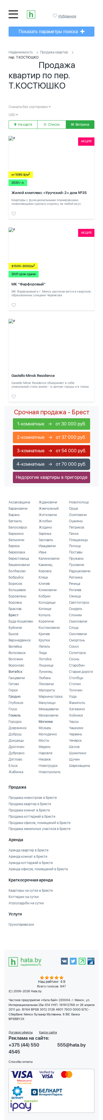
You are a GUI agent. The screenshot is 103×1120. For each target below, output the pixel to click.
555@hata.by (71, 1045)
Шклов (74, 747)
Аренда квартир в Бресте (28, 850)
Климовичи (48, 590)
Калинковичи (49, 559)
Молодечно (48, 734)
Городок (15, 722)
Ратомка (75, 577)
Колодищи (47, 603)
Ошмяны (76, 521)
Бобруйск (16, 577)
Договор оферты (21, 1032)
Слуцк (74, 628)
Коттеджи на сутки (24, 897)
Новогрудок (48, 766)
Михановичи (48, 715)
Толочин (75, 690)
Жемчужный (49, 509)
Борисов (15, 584)
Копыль (45, 615)
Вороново (16, 665)
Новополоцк (79, 502)
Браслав (15, 609)
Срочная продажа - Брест (51, 412)
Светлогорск (79, 603)
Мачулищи (47, 703)
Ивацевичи (47, 546)
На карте (24, 125)
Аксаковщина (19, 502)
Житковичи (48, 515)
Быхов (13, 634)
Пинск (74, 534)
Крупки (44, 640)
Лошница (46, 665)
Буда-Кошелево (21, 621)
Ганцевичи (17, 678)
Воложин (16, 659)
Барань (14, 515)
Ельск (13, 766)
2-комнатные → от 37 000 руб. (51, 437)
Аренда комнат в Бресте (28, 857)
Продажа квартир (54, 52)
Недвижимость (21, 52)
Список (53, 125)
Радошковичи (79, 571)
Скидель (75, 609)
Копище (45, 609)
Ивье (42, 552)
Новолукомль (50, 772)
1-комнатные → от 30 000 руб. (51, 424)
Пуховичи (76, 565)
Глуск (13, 709)
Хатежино (77, 709)
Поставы (75, 552)
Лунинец (45, 672)
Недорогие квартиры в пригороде (52, 477)
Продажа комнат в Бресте (29, 810)
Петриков (76, 527)
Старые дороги (81, 672)
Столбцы (76, 678)
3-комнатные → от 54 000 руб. (51, 450)
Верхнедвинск (20, 640)
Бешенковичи (19, 565)
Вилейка (15, 647)
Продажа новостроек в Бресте (33, 798)
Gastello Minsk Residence (33, 375)
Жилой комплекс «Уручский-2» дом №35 (49, 193)
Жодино (45, 527)
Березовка (17, 552)
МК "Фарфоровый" (28, 284)
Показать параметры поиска (49, 31)
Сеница (75, 596)
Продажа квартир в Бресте (30, 804)
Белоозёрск (18, 527)
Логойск (45, 659)
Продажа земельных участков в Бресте (39, 829)
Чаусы (74, 722)
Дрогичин (16, 747)
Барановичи (18, 509)
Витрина (82, 125)
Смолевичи (78, 634)
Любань (45, 678)
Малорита (47, 690)
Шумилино (77, 753)
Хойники (76, 715)
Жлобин (45, 521)
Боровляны (17, 596)
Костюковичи (49, 628)
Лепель (44, 647)
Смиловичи (78, 621)
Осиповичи (78, 515)
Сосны (74, 659)
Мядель (45, 747)
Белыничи (16, 540)
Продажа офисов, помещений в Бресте (39, 823)
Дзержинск (18, 728)
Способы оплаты (21, 1062)
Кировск (45, 571)
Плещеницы (78, 540)
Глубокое (16, 703)
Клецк (43, 577)
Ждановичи (48, 502)
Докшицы (16, 741)
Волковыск (17, 653)
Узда (72, 697)
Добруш (15, 734)
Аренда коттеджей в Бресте (31, 863)
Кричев (44, 634)
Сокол (74, 647)
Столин (75, 684)
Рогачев (75, 590)
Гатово (14, 684)
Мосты (44, 741)
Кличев (44, 584)
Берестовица (19, 559)
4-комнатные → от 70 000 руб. (51, 464)
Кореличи (46, 621)
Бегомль (15, 521)
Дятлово (15, 759)
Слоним (75, 615)
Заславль (46, 540)
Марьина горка (50, 697)
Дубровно (17, 753)
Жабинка (16, 772)
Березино (16, 534)
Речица (74, 584)
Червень (75, 734)
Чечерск (75, 741)
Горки (13, 690)
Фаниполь (77, 703)
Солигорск (77, 653)
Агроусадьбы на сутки (26, 903)
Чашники (76, 728)
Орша (73, 509)
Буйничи (15, 628)
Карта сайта (48, 1032)
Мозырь (45, 728)
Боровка (15, 603)
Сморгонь (77, 640)
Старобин (77, 665)
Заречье (45, 534)
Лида (43, 653)
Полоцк (75, 546)
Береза (14, 546)
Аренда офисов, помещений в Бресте (38, 869)
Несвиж (45, 759)
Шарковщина (79, 766)
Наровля (45, 753)
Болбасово (17, 571)
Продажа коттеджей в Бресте (32, 817)
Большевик (17, 590)
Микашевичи (49, 709)
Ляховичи (46, 684)
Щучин (74, 759)
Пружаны (76, 559)
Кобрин (45, 596)
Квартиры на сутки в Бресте (31, 891)
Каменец (45, 565)
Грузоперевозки (21, 925)
